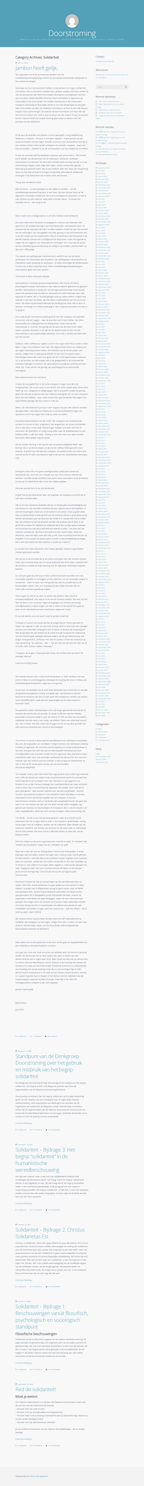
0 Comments (37, 1130)
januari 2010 (103, 670)
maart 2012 (102, 596)
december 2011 (104, 605)
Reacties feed (101, 759)
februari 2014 (103, 537)
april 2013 (102, 559)
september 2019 (104, 381)
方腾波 (100, 132)
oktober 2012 (103, 576)
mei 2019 (101, 389)
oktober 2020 (103, 349)
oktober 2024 (103, 219)
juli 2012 (101, 585)
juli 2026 (101, 171)
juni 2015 (101, 500)
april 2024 (102, 236)
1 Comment (36, 1036)
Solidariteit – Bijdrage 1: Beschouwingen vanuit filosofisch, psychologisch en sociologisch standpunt (51, 1316)
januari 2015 (103, 511)
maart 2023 (102, 270)
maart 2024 (102, 239)
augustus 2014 (103, 522)
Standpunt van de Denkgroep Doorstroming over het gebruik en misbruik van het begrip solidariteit (48, 1066)
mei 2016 (101, 474)
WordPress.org (101, 762)
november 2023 (104, 250)
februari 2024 (103, 242)
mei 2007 (101, 704)
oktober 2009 (103, 679)
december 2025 (104, 185)
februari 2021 (103, 338)
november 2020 (104, 347)
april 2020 (102, 364)
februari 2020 (103, 369)
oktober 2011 (103, 610)
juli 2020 (101, 355)
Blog (100, 729)
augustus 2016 (103, 466)
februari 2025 (103, 210)
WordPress (32, 1476)
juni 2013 (101, 554)
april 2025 (102, 205)
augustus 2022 (103, 290)
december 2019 (104, 375)
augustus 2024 (103, 225)
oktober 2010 (103, 645)
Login (98, 754)
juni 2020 (101, 358)
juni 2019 (101, 386)
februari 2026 (103, 179)
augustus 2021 (103, 321)
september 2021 (104, 318)
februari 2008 (103, 690)
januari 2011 (103, 636)
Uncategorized (103, 740)
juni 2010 (101, 656)
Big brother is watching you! (109, 110)
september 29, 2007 (26, 1384)
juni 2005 (101, 715)
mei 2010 (101, 659)
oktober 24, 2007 (24, 1225)
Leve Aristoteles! (102, 152)
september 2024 (104, 222)
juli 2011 (101, 619)
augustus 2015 (103, 497)
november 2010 (104, 642)
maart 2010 (102, 664)
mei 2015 (101, 503)
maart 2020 (102, 366)
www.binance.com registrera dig (110, 149)
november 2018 (104, 403)
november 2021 (104, 313)
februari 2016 (103, 483)
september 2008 (104, 681)
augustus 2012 (103, 582)
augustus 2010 (103, 650)
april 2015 (102, 506)
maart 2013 (102, 562)
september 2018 (104, 406)
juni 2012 (101, 588)
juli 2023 (101, 261)
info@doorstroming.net (105, 61)
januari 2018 (103, 423)
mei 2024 (101, 233)
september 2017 (104, 435)
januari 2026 (103, 182)
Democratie (102, 732)
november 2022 (104, 281)
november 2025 (104, 188)
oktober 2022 (103, 284)
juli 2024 (101, 227)
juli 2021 (101, 324)
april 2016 (102, 477)
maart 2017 (102, 449)
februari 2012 (103, 599)
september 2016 (104, 463)
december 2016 (104, 457)
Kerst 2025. (113, 154)
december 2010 (104, 639)
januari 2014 (103, 539)
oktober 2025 (103, 190)
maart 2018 (102, 420)
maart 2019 (102, 395)
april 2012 (102, 593)
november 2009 (104, 676)
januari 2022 (103, 307)
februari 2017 (103, 452)
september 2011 (104, 613)
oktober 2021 (103, 315)
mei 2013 (101, 557)
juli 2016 (101, 469)
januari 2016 (103, 486)
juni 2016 (101, 471)
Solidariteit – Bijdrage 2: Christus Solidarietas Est (50, 1233)
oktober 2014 (103, 520)
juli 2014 (101, 525)
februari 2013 (103, 565)
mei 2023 (101, 267)
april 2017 (102, 446)
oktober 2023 (103, 253)
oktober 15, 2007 (24, 1301)
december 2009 (104, 673)
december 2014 (104, 514)
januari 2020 (103, 372)
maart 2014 (102, 534)
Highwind (43, 1476)
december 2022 (104, 278)
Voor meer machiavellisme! (109, 101)
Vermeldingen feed (103, 756)
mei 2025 (101, 202)
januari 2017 (103, 454)
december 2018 (104, 400)
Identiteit (101, 735)
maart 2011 (102, 630)
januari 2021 (103, 341)
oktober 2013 (103, 545)
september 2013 (104, 548)
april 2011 (102, 627)
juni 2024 (101, 230)
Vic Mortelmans (54, 1130)
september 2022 (104, 287)
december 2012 (104, 571)
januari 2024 (103, 244)
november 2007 (104, 693)
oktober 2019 (103, 378)
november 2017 (104, 429)
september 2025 (104, 193)
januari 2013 (103, 568)
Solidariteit (22, 1036)
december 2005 (104, 713)
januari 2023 (103, 276)
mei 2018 (101, 415)
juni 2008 (101, 687)
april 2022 (102, 298)
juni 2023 (101, 264)
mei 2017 (101, 443)
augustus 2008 (103, 684)
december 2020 (104, 344)
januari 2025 (103, 213)
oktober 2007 (103, 696)
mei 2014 (101, 531)
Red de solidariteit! (35, 1389)
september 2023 (104, 256)
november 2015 (104, 491)
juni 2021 (101, 327)
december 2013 (104, 542)
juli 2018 (101, 409)
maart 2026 (102, 176)
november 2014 (104, 517)
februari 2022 (103, 304)
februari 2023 (103, 273)
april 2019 (102, 392)
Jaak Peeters (52, 1036)
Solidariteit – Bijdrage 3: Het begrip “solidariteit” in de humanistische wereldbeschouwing (45, 1159)
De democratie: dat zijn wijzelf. (110, 113)
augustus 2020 (103, 352)
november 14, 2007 (25, 1145)
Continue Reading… (24, 1123)
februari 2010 (103, 667)
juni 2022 (101, 293)
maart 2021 (102, 335)
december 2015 (104, 488)
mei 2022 (101, 296)
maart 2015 (102, 508)
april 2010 (102, 662)
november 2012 (104, 574)
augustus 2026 (103, 168)
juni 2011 (101, 622)
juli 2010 (101, 653)
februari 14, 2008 (24, 1051)
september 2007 (104, 698)
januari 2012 (103, 602)
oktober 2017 (103, 432)
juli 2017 (101, 437)
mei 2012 (101, 591)
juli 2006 (101, 707)
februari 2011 (103, 633)
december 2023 (104, 247)
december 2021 (104, 310)
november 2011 (104, 608)
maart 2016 (102, 480)
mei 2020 (101, 361)
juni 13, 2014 (23, 63)
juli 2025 (101, 199)
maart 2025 (102, 208)
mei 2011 (101, 625)
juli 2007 (101, 701)
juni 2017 (101, 440)
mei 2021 (101, 330)
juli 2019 (101, 383)
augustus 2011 (103, 616)
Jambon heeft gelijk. (36, 67)
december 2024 (104, 216)
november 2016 (104, 460)
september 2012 (104, 579)
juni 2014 (101, 528)
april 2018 (102, 418)
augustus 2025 (103, 196)
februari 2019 (103, 398)
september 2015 (104, 494)
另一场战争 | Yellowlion (107, 143)
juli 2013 (101, 551)
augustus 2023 (103, 259)
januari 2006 (103, 710)
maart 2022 (102, 301)
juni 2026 (101, 173)
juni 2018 (101, 412)
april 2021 (102, 332)
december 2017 (104, 426)
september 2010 (104, 647)
